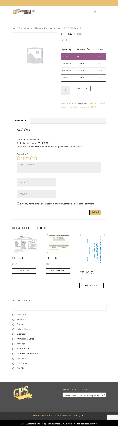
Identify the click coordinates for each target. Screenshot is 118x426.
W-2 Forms (22, 363)
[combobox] (84, 395)
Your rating (22, 154)
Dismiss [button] (93, 424)
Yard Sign (21, 368)
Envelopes (23, 28)
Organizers (21, 334)
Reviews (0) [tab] (20, 121)
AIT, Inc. (80, 416)
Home (14, 28)
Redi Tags (21, 344)
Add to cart (81, 88)
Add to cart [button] (23, 271)
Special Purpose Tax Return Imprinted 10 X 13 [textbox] (85, 396)
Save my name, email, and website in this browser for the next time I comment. (57, 204)
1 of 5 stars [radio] (18, 158)
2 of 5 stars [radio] (23, 158)
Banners (20, 319)
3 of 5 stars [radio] (27, 158)
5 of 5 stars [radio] (35, 158)
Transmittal (22, 358)
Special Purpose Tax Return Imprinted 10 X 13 (49, 28)
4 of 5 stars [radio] (31, 158)
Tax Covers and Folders (27, 353)
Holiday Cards (23, 329)
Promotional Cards (25, 339)
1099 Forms (22, 314)
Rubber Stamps (24, 348)
